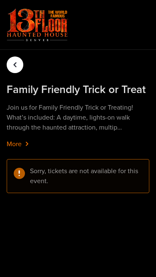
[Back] (15, 64)
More (15, 144)
